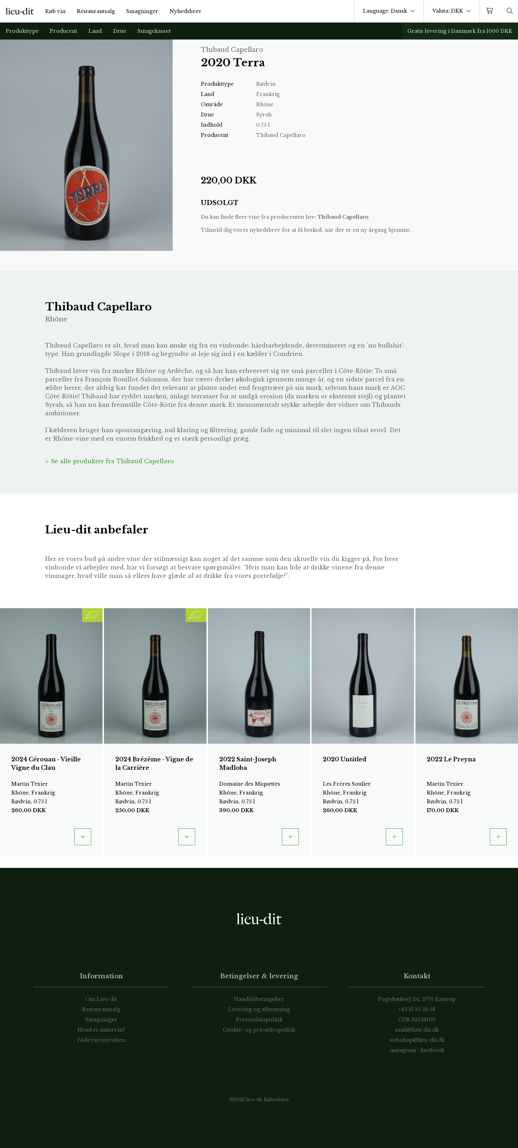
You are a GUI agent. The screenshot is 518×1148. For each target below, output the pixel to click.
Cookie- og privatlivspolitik (259, 1030)
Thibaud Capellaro (343, 217)
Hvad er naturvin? (101, 1030)
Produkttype (22, 31)
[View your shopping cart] (491, 11)
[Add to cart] (82, 836)
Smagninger (142, 11)
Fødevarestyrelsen (101, 1040)
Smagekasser (154, 31)
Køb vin (55, 11)
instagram (403, 1050)
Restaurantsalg (96, 11)
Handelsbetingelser (259, 999)
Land (95, 31)
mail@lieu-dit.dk (417, 1030)
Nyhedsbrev (185, 11)
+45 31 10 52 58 (417, 1009)
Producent (63, 31)
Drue (119, 31)
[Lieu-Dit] (20, 11)
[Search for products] (510, 11)
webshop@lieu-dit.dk (417, 1040)
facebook (432, 1050)
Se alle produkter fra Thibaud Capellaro (111, 461)
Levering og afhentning (259, 1009)
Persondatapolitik (259, 1019)
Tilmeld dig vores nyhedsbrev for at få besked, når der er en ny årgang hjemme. (306, 230)
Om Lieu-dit (101, 999)
